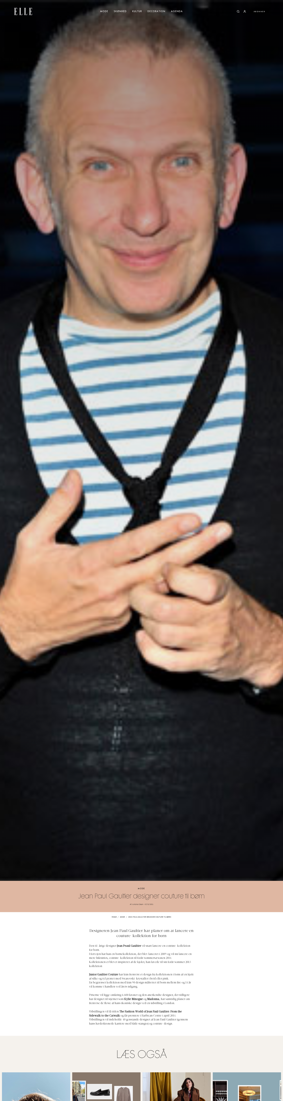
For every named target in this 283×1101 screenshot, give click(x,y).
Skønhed (120, 11)
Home (114, 917)
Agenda (177, 11)
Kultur (137, 11)
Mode (104, 11)
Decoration (156, 11)
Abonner (259, 11)
